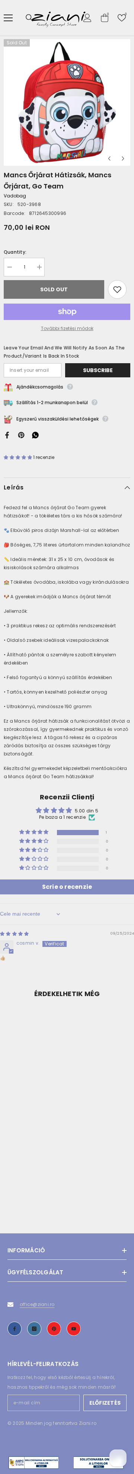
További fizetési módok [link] (67, 328)
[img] (14, 934)
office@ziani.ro (37, 1304)
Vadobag (15, 196)
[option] (67, 102)
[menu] (8, 17)
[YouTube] (74, 1329)
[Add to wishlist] (117, 289)
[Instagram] (34, 1329)
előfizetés (105, 1403)
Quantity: (15, 252)
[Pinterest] (21, 434)
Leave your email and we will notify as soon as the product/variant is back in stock (64, 352)
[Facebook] (7, 434)
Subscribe (98, 370)
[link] (67, 1193)
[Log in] (87, 18)
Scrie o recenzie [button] (67, 886)
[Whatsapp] (35, 434)
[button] (109, 158)
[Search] (29, 17)
